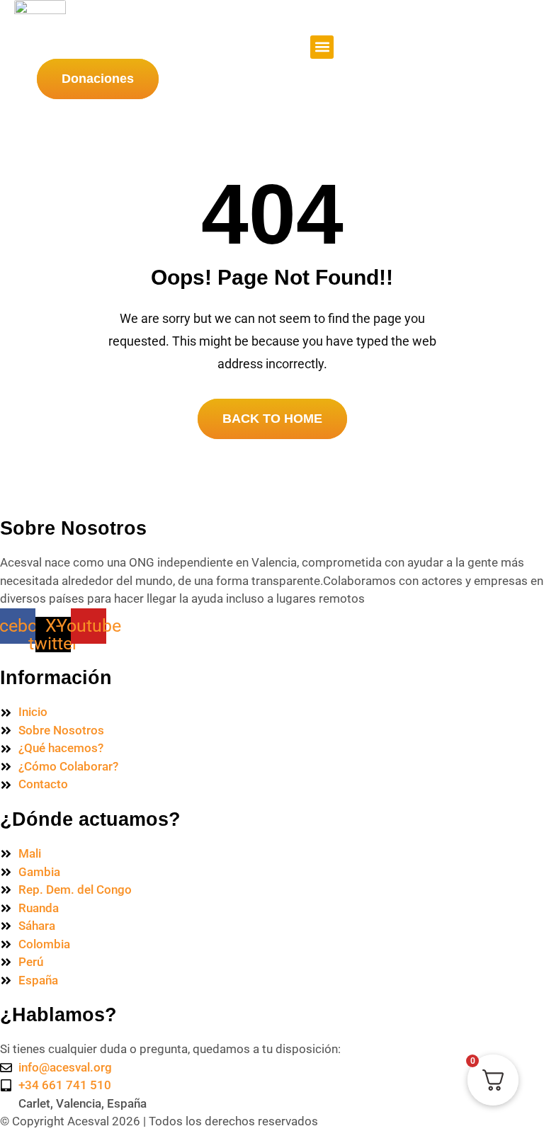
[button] (322, 47)
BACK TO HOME (272, 418)
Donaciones (98, 79)
